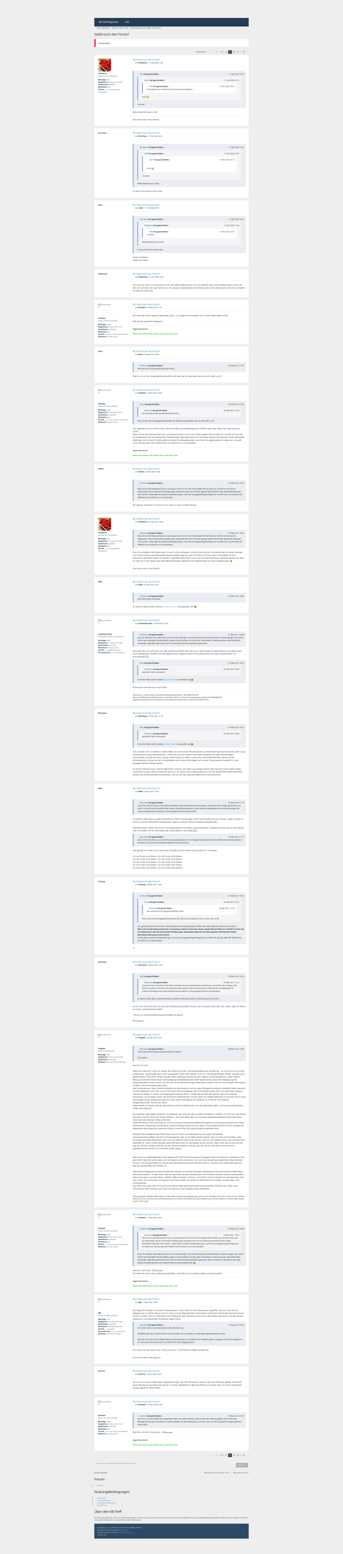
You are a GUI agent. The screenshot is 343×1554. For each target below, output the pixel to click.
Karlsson (143, 365)
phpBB (109, 1527)
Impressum (101, 1498)
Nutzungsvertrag (104, 1500)
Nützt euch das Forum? (111, 34)
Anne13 (143, 1416)
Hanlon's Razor (170, 606)
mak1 (146, 80)
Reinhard (144, 1325)
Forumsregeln (104, 43)
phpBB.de (125, 1530)
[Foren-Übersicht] (114, 9)
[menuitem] (107, 22)
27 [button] (238, 52)
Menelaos (144, 802)
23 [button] (222, 52)
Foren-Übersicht (100, 1472)
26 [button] (234, 52)
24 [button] (226, 52)
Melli (142, 663)
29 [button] (244, 52)
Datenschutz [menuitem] (102, 1505)
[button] (209, 52)
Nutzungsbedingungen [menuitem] (106, 1503)
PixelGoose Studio (125, 1532)
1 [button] (216, 52)
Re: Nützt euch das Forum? (146, 59)
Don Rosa (144, 219)
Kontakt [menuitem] (100, 1485)
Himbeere (144, 147)
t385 (142, 74)
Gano (142, 404)
